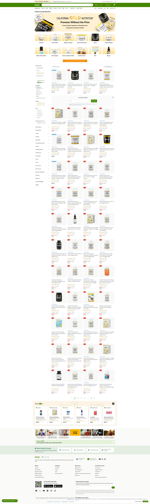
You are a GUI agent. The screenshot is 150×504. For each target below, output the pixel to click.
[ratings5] (41, 103)
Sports (43, 8)
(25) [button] (39, 93)
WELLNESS (75, 432)
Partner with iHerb (59, 473)
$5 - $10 (38, 111)
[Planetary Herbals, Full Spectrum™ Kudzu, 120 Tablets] (62, 413)
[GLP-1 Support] (55, 50)
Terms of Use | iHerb (72, 501)
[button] (115, 1)
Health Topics (79, 8)
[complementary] (65, 501)
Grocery (55, 8)
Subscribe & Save (40, 75)
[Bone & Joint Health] (81, 37)
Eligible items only (40, 122)
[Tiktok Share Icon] (55, 491)
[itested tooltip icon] (41, 82)
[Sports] (95, 37)
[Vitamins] (41, 37)
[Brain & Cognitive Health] (68, 50)
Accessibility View (78, 469)
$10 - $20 (39, 113)
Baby (63, 8)
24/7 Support (97, 467)
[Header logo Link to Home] (37, 5)
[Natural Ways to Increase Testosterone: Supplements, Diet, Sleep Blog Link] (109, 434)
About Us (37, 467)
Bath (47, 8)
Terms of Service (79, 493)
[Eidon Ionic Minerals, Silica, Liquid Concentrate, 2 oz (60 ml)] (76, 413)
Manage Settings (138, 501)
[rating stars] (54, 88)
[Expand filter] (49, 127)
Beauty (50, 8)
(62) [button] (38, 89)
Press (56, 471)
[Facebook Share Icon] (36, 491)
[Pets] (95, 50)
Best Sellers (100, 8)
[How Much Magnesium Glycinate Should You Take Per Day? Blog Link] (86, 434)
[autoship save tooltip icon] (44, 121)
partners (97, 498)
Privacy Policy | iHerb (50, 501)
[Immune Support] (108, 37)
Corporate (57, 467)
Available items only (40, 80)
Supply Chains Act (57, 501)
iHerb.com (37, 497)
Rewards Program (38, 471)
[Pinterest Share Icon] (47, 491)
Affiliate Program (38, 473)
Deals (95, 8)
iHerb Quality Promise (39, 477)
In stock (38, 70)
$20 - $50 (39, 115)
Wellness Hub (112, 8)
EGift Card (77, 475)
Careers (56, 469)
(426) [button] (39, 88)
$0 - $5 (38, 110)
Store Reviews (38, 469)
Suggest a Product (98, 469)
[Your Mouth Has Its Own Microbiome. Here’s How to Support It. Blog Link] (63, 434)
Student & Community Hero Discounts (83, 473)
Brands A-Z (72, 8)
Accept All (145, 501)
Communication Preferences (101, 477)
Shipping (97, 473)
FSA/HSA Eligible (40, 67)
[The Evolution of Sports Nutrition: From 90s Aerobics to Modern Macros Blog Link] (97, 434)
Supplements (37, 8)
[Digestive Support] (68, 37)
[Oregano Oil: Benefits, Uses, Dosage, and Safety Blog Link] (40, 433)
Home (59, 8)
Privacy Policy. (92, 492)
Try (104, 8)
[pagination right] (94, 398)
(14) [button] (38, 94)
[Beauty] (108, 50)
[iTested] (39, 82)
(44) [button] (38, 91)
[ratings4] (41, 105)
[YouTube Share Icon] (44, 491)
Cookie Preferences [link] (65, 501)
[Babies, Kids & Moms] (41, 50)
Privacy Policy (112, 492)
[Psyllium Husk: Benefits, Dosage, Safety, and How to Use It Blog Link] (52, 434)
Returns (96, 475)
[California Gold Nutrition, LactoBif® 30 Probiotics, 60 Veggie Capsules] (49, 413)
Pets (67, 8)
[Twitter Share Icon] (40, 491)
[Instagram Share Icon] (51, 491)
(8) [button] (37, 96)
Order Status (97, 471)
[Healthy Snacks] (81, 50)
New (107, 8)
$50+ (38, 117)
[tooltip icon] (42, 403)
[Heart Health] (55, 37)
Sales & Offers (78, 471)
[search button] (91, 5)
